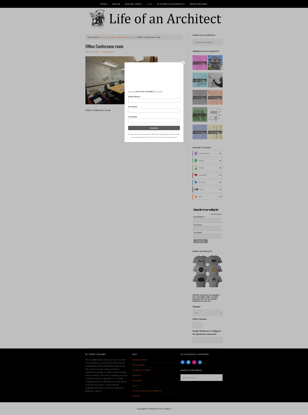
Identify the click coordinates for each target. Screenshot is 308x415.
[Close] (183, 63)
